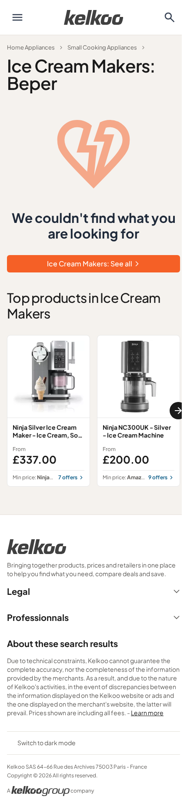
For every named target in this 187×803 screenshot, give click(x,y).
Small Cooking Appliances (102, 47)
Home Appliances (31, 47)
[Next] (178, 410)
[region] (93, 411)
